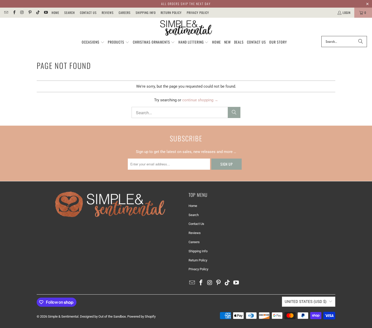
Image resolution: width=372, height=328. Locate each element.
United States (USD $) (305, 301)
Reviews (108, 12)
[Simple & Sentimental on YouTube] (45, 12)
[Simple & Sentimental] (186, 28)
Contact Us (88, 12)
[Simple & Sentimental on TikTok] (37, 12)
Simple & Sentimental (63, 316)
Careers (125, 12)
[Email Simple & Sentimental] (6, 12)
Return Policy (171, 12)
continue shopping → (200, 100)
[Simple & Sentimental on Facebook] (14, 12)
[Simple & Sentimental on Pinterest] (30, 12)
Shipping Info (146, 12)
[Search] (360, 41)
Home (55, 12)
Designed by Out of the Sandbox (103, 316)
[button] (93, 42)
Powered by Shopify (141, 316)
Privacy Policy (198, 12)
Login (346, 12)
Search (69, 12)
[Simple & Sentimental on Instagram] (22, 12)
